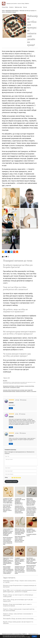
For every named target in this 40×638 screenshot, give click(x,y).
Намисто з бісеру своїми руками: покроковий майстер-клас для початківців (19, 609)
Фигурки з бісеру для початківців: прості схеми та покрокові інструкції (17, 605)
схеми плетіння (6, 387)
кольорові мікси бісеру (29, 386)
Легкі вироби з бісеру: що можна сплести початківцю (18, 618)
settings (29, 636)
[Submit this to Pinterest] (14, 252)
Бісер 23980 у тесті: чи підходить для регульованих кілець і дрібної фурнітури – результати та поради (20, 590)
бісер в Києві (17, 536)
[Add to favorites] (3, 252)
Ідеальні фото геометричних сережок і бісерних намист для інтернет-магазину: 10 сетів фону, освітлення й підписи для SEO (31, 502)
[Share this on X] (9, 252)
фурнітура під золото (30, 569)
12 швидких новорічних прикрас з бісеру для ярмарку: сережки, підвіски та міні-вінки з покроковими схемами (20, 561)
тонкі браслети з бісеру (15, 387)
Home (3, 10)
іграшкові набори (6, 567)
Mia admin (5, 380)
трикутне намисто (7, 540)
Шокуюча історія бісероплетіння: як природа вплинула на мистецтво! (19, 586)
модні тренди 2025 (29, 390)
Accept (34, 636)
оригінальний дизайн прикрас (9, 391)
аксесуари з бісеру (7, 390)
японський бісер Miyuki (31, 570)
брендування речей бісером (12, 10)
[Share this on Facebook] (6, 252)
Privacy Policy (5, 7)
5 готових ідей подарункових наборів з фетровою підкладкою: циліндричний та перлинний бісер (20, 501)
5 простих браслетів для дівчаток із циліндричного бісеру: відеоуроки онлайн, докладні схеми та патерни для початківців (8, 532)
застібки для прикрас (19, 386)
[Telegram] (11, 252)
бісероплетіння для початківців (17, 390)
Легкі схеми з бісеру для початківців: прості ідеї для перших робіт (18, 600)
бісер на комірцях (6, 566)
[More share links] (17, 252)
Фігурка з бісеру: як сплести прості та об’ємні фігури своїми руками (18, 595)
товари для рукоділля (31, 512)
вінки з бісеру (29, 566)
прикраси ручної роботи (21, 391)
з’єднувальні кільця (19, 566)
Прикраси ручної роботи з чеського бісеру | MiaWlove (18, 3)
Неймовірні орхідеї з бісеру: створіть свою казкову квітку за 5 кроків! (19, 581)
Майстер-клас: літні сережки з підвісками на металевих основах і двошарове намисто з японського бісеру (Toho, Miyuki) (20, 531)
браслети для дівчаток (7, 537)
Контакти (11, 7)
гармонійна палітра (19, 505)
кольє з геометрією (7, 538)
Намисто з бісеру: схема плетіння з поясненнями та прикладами (18, 614)
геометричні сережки (30, 507)
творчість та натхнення (31, 391)
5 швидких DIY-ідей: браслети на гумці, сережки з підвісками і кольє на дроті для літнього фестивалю (8, 500)
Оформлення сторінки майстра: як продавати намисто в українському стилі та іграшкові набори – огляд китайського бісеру (8, 561)
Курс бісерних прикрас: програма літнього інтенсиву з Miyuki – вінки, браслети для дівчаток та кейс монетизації (31, 561)
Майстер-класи (18, 7)
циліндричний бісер (19, 512)
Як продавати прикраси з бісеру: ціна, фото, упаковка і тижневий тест (31, 530)
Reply (11, 408)
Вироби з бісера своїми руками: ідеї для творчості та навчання (18, 622)
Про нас (25, 7)
